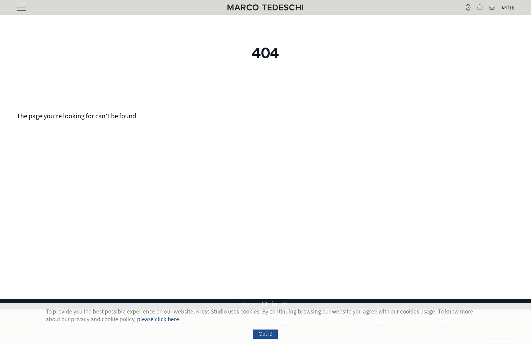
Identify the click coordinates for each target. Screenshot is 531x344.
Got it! (265, 334)
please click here (158, 319)
